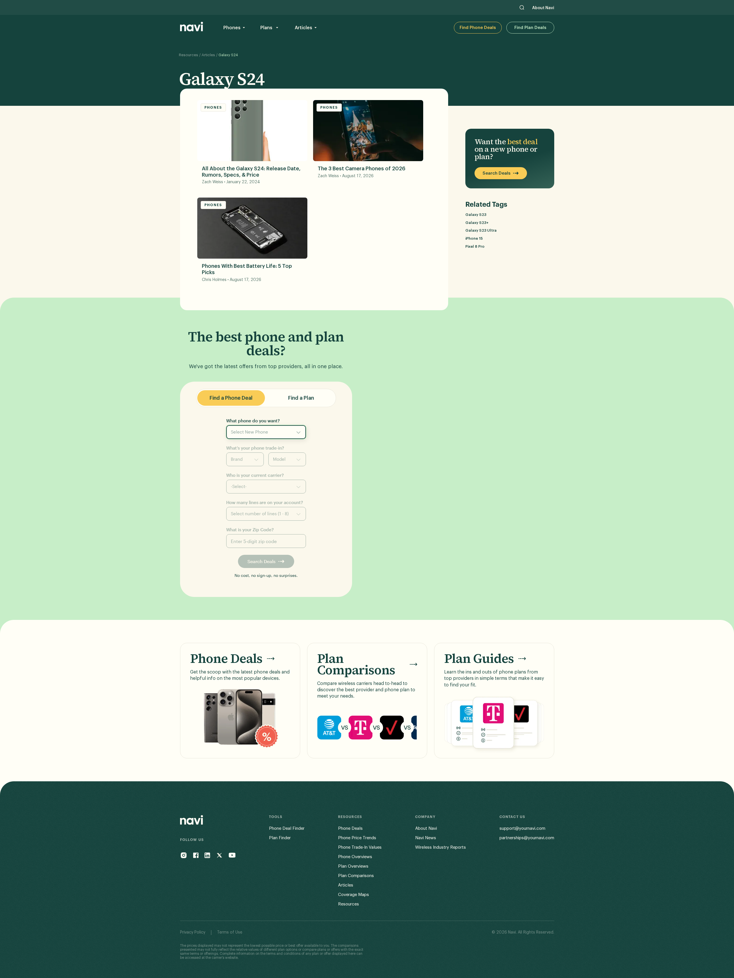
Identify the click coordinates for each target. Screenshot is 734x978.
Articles (208, 55)
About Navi (543, 8)
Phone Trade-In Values (360, 847)
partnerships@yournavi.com (526, 838)
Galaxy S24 (228, 55)
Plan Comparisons (356, 876)
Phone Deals (350, 828)
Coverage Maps (353, 895)
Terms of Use (229, 932)
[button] (233, 28)
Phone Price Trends (357, 838)
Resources (188, 55)
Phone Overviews (355, 857)
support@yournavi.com (522, 828)
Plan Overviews (353, 866)
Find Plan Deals (530, 28)
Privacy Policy (192, 932)
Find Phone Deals (478, 28)
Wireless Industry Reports (440, 847)
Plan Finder (280, 838)
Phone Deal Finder (286, 828)
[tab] (231, 398)
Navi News (425, 838)
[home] (191, 28)
